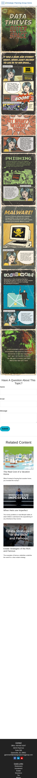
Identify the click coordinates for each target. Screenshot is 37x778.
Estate (18, 771)
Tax (18, 775)
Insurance (18, 773)
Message (3, 411)
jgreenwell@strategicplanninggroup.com (18, 755)
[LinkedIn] (18, 758)
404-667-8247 (21, 745)
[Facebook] (15, 758)
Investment (18, 768)
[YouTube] (21, 758)
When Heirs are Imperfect (15, 510)
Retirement (18, 766)
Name (2, 387)
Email (2, 399)
